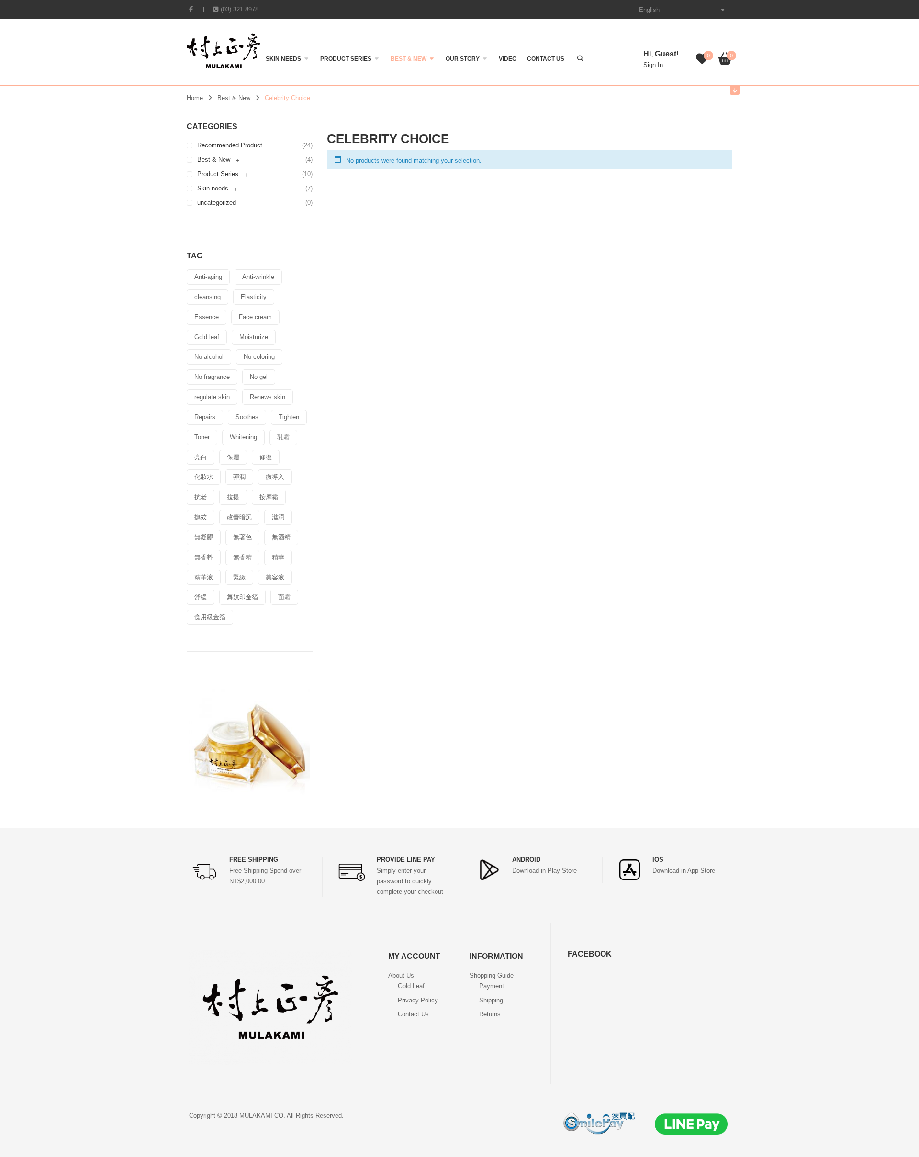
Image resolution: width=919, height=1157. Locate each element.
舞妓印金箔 (242, 597)
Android (526, 859)
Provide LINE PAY (406, 859)
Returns (490, 1014)
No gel (259, 376)
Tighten (289, 417)
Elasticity (254, 296)
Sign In (653, 64)
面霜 (284, 597)
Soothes (246, 417)
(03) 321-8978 (239, 9)
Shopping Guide (492, 975)
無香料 (203, 557)
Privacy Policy (418, 1000)
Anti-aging (208, 276)
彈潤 (239, 476)
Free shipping (253, 859)
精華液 (203, 577)
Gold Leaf (411, 986)
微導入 (275, 476)
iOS (657, 859)
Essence (206, 317)
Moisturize (253, 337)
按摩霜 (268, 497)
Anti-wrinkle (258, 276)
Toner (202, 437)
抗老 (200, 497)
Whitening (243, 437)
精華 (278, 557)
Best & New (408, 59)
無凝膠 (203, 537)
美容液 (275, 577)
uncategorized (216, 202)
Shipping (491, 1000)
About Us (401, 975)
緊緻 (239, 577)
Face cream (255, 317)
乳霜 (283, 437)
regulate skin (212, 396)
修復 (265, 457)
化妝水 (203, 476)
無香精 (242, 557)
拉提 (233, 497)
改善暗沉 (239, 517)
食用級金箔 (209, 617)
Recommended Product (229, 145)
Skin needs (283, 59)
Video (507, 59)
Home (195, 97)
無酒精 (281, 537)
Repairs (204, 417)
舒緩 (200, 597)
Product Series (345, 59)
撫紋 (200, 517)
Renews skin (267, 396)
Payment (491, 986)
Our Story (463, 59)
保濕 (233, 457)
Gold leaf (206, 337)
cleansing (207, 296)
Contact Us (545, 59)
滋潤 (278, 517)
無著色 (242, 537)
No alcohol (209, 356)
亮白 (200, 457)
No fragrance (212, 376)
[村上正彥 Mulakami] (223, 50)
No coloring (259, 356)
